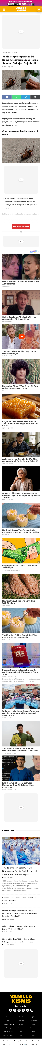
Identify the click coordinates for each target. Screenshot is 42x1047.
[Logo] (21, 9)
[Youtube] (27, 1010)
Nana (4, 878)
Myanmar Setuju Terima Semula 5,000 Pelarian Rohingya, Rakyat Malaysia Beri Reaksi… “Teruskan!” (19, 913)
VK (5, 67)
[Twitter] (19, 1010)
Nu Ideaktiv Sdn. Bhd (19, 1044)
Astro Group (36, 1044)
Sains (15, 52)
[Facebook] (10, 1010)
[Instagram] (14, 1010)
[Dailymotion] (31, 1010)
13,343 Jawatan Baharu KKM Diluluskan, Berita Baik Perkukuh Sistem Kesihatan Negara (20, 871)
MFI (3, 903)
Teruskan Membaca (21, 227)
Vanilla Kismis (6, 52)
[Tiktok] (23, 1010)
